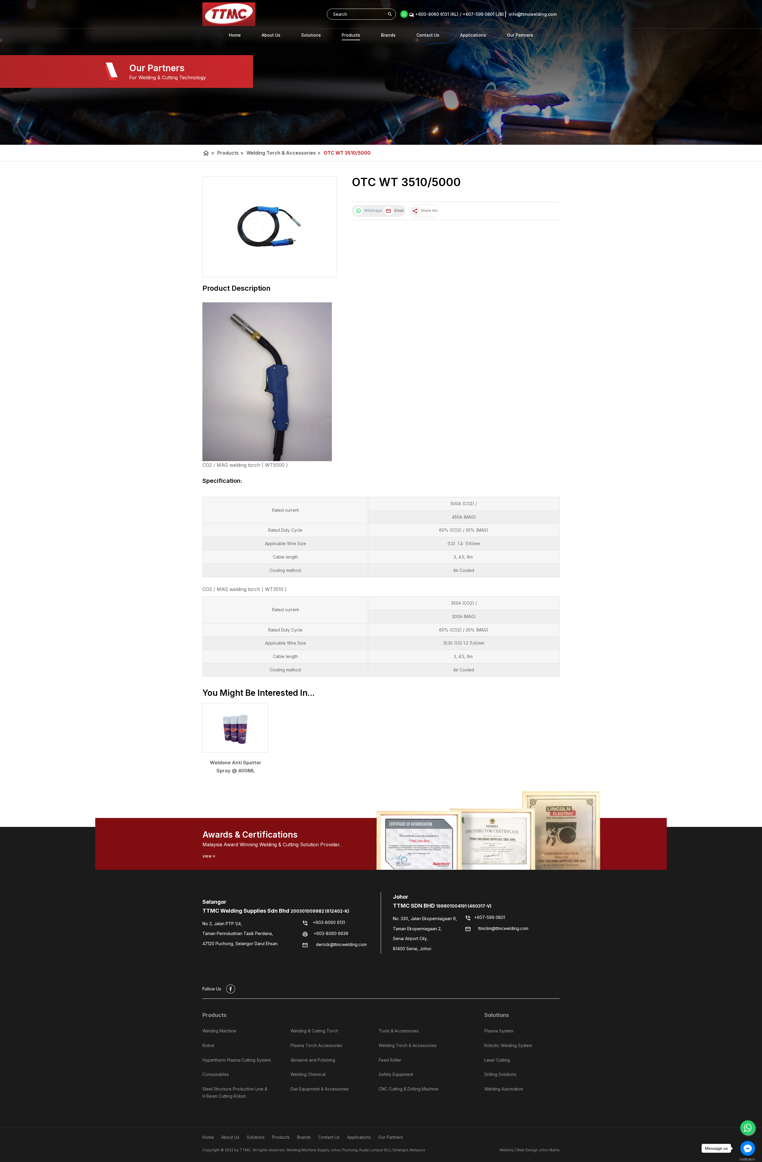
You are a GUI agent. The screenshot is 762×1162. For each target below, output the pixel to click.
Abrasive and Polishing (313, 1059)
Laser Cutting (497, 1059)
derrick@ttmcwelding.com (341, 944)
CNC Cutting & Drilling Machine (408, 1088)
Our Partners (520, 35)
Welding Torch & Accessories (283, 153)
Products (351, 35)
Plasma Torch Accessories (316, 1045)
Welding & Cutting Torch (314, 1030)
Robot (208, 1045)
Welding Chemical (308, 1074)
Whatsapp (372, 210)
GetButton (747, 1159)
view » (208, 855)
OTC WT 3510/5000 (347, 153)
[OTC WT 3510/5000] (270, 227)
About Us (271, 35)
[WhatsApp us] (747, 1127)
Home (235, 35)
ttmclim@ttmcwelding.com (503, 928)
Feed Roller (390, 1059)
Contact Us (427, 35)
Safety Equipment (396, 1074)
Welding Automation (503, 1088)
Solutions (496, 1015)
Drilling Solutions (500, 1074)
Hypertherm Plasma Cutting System (236, 1059)
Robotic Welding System (508, 1045)
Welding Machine (219, 1030)
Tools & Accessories (399, 1030)
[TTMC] (228, 14)
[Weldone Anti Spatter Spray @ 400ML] (235, 727)
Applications (473, 35)
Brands (388, 35)
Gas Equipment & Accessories (320, 1088)
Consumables (215, 1074)
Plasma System (498, 1030)
